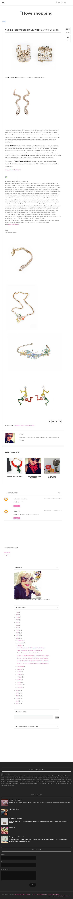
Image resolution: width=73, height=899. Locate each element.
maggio (19, 677)
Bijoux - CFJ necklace (14, 476)
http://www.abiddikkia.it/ (13, 170)
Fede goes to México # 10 (16, 837)
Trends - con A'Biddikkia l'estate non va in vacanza (32, 658)
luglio (19, 671)
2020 (17, 627)
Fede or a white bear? (15, 800)
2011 (17, 701)
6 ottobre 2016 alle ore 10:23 (53, 498)
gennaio (20, 687)
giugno (19, 674)
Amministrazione (53, 894)
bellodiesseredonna (20, 499)
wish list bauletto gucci (15, 818)
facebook (7, 552)
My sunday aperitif (14, 809)
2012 (17, 698)
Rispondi (16, 506)
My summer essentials (52, 477)
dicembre (20, 640)
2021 (17, 625)
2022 (17, 622)
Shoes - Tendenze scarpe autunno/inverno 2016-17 (33, 660)
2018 (17, 633)
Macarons (12, 827)
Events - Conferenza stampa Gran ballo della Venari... (33, 655)
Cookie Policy (42, 894)
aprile (19, 679)
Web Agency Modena (63, 896)
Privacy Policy (31, 894)
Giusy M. (16, 511)
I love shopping (19, 894)
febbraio (20, 684)
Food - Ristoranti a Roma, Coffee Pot (28, 653)
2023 (17, 620)
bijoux (23, 425)
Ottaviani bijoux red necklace (33, 477)
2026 (17, 612)
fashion (27, 425)
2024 (17, 617)
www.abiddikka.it (13, 224)
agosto (19, 669)
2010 (17, 703)
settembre (20, 666)
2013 (17, 695)
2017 (17, 635)
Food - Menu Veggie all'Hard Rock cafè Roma (30, 648)
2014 (17, 693)
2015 (17, 690)
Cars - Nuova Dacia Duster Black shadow (29, 650)
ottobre (20, 645)
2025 (17, 614)
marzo (19, 682)
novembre (20, 643)
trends (32, 425)
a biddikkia (17, 425)
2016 (17, 638)
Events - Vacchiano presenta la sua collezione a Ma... (33, 663)
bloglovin (7, 555)
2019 (17, 630)
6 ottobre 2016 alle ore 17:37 (53, 510)
